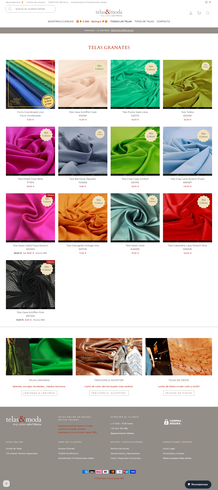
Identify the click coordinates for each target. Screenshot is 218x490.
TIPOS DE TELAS (144, 21)
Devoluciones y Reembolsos (125, 453)
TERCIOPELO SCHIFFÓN (108, 380)
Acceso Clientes (66, 448)
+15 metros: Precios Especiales (21, 453)
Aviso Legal (169, 448)
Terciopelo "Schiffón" (109, 393)
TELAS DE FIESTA (179, 380)
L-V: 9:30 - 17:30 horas (122, 423)
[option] (109, 30)
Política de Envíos (120, 448)
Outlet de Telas (14, 448)
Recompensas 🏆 (15, 2)
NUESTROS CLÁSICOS (60, 21)
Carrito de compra (36, 2)
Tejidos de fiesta (179, 393)
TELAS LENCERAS (39, 380)
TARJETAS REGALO (58, 2)
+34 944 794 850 (119, 428)
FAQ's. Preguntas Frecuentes (126, 458)
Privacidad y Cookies (173, 453)
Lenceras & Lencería (39, 393)
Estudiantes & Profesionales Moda (89, 2)
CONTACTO (163, 21)
